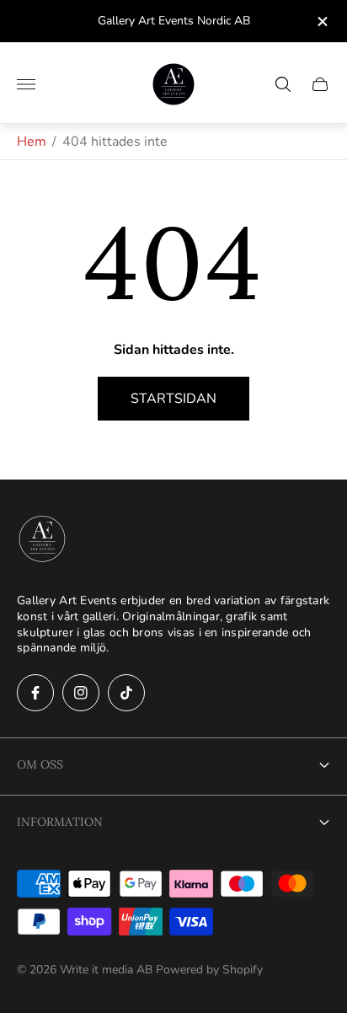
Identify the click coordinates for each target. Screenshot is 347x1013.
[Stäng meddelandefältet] (321, 21)
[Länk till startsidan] (42, 540)
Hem (31, 141)
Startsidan (173, 398)
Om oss (40, 764)
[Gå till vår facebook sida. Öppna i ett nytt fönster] (35, 692)
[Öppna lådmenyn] (26, 84)
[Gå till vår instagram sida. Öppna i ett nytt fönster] (80, 692)
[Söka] (283, 84)
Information (60, 821)
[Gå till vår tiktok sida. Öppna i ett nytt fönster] (126, 692)
